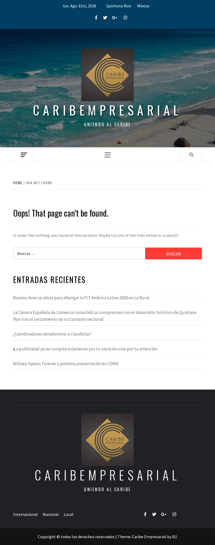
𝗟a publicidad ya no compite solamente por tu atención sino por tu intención (85, 349)
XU (174, 536)
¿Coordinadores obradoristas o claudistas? (52, 334)
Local (68, 514)
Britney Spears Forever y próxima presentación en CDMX (66, 363)
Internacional (25, 514)
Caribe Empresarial (149, 536)
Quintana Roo (118, 5)
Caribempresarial (107, 110)
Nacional (51, 514)
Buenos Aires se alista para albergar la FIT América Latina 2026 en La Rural (81, 298)
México (143, 5)
